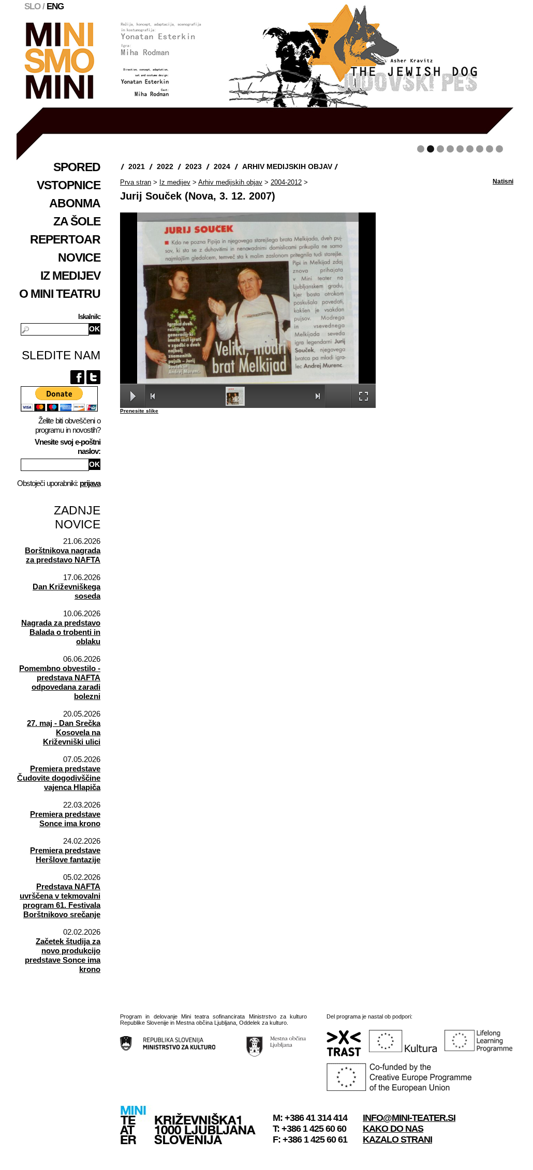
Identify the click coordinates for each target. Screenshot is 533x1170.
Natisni (503, 181)
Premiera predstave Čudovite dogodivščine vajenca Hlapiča (58, 778)
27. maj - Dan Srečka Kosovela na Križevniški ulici (63, 732)
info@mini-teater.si (409, 1118)
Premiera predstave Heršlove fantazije (65, 855)
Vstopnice (68, 185)
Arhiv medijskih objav (287, 166)
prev (106, 79)
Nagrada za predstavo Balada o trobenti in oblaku (60, 632)
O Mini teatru (59, 293)
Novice (79, 257)
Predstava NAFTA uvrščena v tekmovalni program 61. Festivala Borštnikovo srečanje (60, 900)
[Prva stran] (58, 96)
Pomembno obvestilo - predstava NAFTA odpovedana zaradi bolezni (59, 682)
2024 (222, 166)
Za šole (76, 221)
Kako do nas (393, 1128)
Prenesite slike (139, 411)
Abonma (74, 203)
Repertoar (65, 239)
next (483, 79)
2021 (136, 166)
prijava (90, 483)
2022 (165, 166)
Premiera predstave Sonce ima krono (65, 819)
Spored (76, 167)
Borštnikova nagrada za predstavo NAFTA (62, 555)
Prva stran (135, 182)
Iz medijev (70, 275)
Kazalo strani (397, 1139)
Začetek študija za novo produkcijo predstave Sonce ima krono (62, 955)
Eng (55, 6)
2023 (193, 166)
